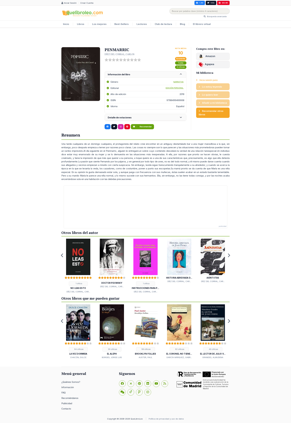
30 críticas (112, 349)
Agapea (209, 64)
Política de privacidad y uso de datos (166, 419)
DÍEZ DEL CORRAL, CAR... (78, 291)
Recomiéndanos (69, 398)
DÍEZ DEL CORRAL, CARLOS (119, 54)
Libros (80, 24)
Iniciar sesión (70, 3)
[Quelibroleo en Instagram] (121, 126)
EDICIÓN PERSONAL (175, 88)
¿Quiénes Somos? (70, 382)
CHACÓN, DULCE (78, 357)
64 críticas (79, 349)
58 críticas (146, 349)
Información (67, 387)
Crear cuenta (86, 3)
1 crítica (78, 283)
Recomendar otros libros (211, 113)
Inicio (66, 24)
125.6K (225, 3)
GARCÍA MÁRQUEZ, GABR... (179, 357)
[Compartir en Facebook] (107, 126)
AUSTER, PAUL (145, 357)
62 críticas (179, 349)
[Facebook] (122, 383)
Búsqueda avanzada (216, 16)
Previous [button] (62, 255)
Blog (182, 24)
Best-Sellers (121, 24)
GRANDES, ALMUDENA (212, 357)
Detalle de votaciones (120, 117)
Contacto (66, 408)
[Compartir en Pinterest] (127, 126)
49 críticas (213, 349)
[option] (78, 266)
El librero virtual (202, 24)
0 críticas (181, 67)
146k (212, 3)
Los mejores (99, 24)
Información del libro (119, 74)
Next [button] (228, 255)
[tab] (145, 74)
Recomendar (145, 126)
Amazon (210, 56)
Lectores (142, 24)
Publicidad (66, 403)
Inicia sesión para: (208, 80)
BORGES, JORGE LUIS (112, 357)
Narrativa (178, 82)
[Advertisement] (145, 38)
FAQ (63, 392)
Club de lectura (163, 24)
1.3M (201, 3)
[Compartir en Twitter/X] (114, 126)
